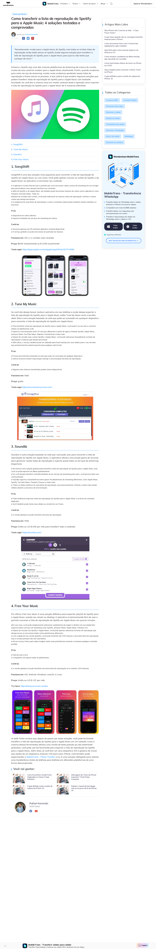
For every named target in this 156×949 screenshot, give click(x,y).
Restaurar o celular (113, 112)
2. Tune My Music (19, 149)
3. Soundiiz (16, 154)
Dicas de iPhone (19, 14)
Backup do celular (113, 118)
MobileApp (129, 136)
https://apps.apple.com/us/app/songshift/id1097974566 (48, 249)
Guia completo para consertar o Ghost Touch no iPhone (122, 71)
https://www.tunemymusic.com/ (37, 387)
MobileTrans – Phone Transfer (40, 757)
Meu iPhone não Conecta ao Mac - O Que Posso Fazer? (121, 31)
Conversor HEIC (112, 100)
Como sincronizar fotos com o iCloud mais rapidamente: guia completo (121, 44)
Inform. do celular (112, 136)
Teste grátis (115, 226)
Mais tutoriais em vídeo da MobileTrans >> (123, 240)
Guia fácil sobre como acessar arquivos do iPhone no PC (121, 51)
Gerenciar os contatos (114, 142)
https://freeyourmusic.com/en (34, 686)
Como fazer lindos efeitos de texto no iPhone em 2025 (122, 64)
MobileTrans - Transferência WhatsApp (122, 195)
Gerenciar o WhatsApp (115, 130)
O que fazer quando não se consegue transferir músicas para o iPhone (123, 38)
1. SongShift (16, 144)
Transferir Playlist (129, 100)
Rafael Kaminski (31, 34)
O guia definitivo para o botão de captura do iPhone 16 (122, 77)
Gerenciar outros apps (114, 106)
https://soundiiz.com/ (31, 532)
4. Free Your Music (20, 159)
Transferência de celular (115, 124)
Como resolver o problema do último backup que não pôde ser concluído (122, 57)
